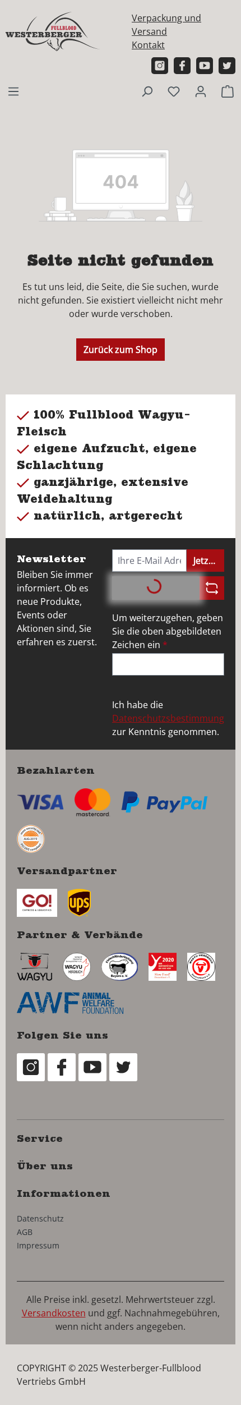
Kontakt (148, 45)
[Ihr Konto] (200, 91)
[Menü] (13, 91)
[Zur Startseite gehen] (53, 31)
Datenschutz (40, 1218)
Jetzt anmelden (208, 560)
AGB (25, 1232)
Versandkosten (54, 1313)
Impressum (38, 1245)
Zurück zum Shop (120, 349)
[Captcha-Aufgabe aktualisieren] (212, 588)
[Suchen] (146, 91)
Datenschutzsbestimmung (168, 718)
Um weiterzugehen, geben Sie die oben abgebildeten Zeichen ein (167, 631)
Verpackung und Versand (166, 25)
